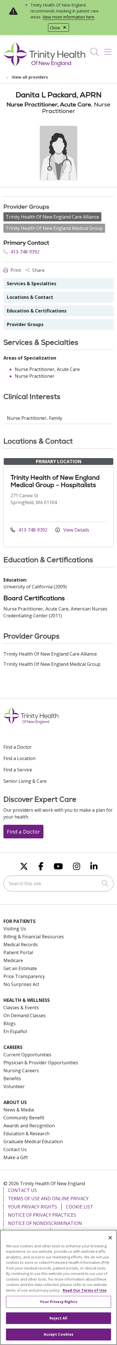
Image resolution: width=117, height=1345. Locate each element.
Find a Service (17, 770)
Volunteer (14, 1086)
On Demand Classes (24, 1015)
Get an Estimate (20, 968)
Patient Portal (18, 952)
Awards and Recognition (29, 1125)
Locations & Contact (30, 297)
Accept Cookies (59, 1334)
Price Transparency (24, 976)
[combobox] (58, 883)
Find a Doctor (17, 747)
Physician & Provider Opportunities (40, 1062)
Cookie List (79, 1207)
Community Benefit (23, 1118)
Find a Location (19, 758)
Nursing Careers (21, 1070)
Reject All (58, 1318)
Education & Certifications (36, 311)
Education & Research (26, 1133)
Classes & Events (21, 1007)
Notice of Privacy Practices (42, 1215)
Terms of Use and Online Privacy (48, 1198)
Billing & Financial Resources (33, 936)
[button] (109, 50)
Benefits (12, 1078)
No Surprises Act (21, 984)
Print (15, 270)
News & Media (18, 1110)
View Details (75, 530)
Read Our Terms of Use (84, 1290)
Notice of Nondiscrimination (45, 1223)
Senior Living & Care (25, 781)
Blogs (9, 1023)
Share (38, 270)
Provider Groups (25, 324)
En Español (15, 1031)
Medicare (13, 960)
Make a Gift (15, 1157)
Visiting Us (14, 929)
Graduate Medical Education (33, 1141)
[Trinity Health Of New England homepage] (44, 65)
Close (55, 27)
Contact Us (15, 1149)
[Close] (110, 1237)
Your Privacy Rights (32, 1207)
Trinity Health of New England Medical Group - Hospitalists (55, 481)
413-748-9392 (24, 252)
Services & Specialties (31, 283)
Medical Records (20, 944)
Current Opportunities (27, 1055)
